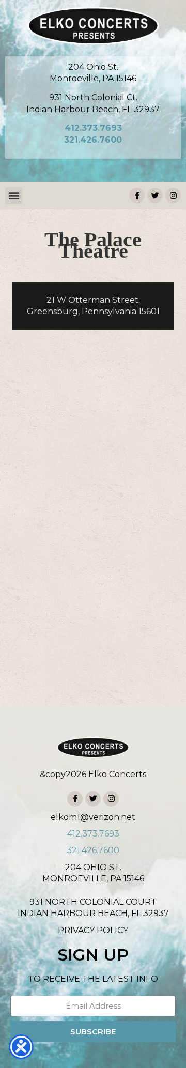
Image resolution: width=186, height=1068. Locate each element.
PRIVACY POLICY (93, 930)
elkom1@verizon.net (93, 817)
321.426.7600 (93, 140)
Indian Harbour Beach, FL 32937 (93, 109)
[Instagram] (173, 195)
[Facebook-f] (137, 195)
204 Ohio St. (93, 67)
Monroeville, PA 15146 (93, 78)
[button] (13, 195)
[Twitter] (155, 195)
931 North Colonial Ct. (93, 97)
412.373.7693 (93, 128)
